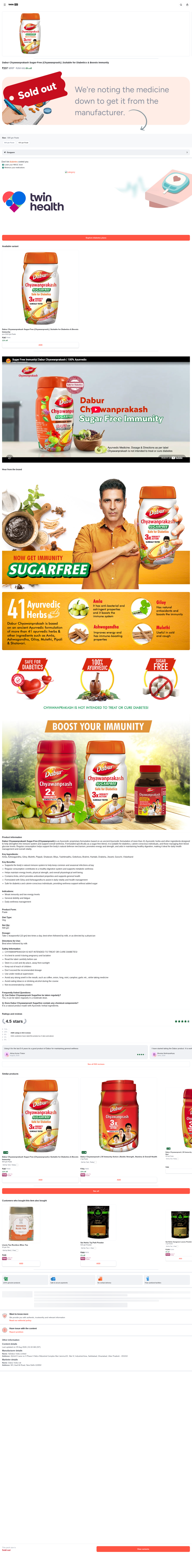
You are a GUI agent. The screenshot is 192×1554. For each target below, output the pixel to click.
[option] (9, 143)
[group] (96, 33)
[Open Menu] (4, 4)
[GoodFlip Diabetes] (96, 202)
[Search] (180, 4)
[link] (13, 4)
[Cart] (187, 4)
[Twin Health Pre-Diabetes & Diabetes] (33, 202)
